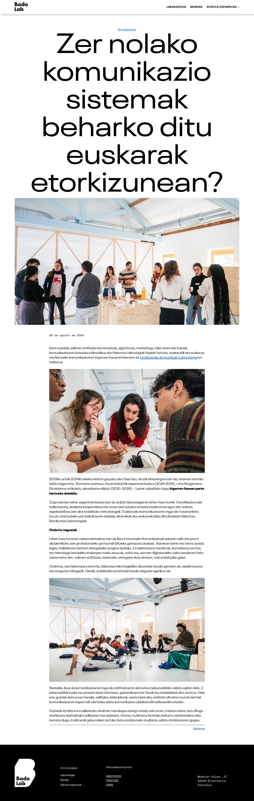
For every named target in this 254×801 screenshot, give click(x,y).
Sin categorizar (127, 29)
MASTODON (113, 776)
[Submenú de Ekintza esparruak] (238, 7)
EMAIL (109, 785)
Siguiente (199, 728)
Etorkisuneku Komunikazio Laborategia (168, 357)
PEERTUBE (112, 780)
